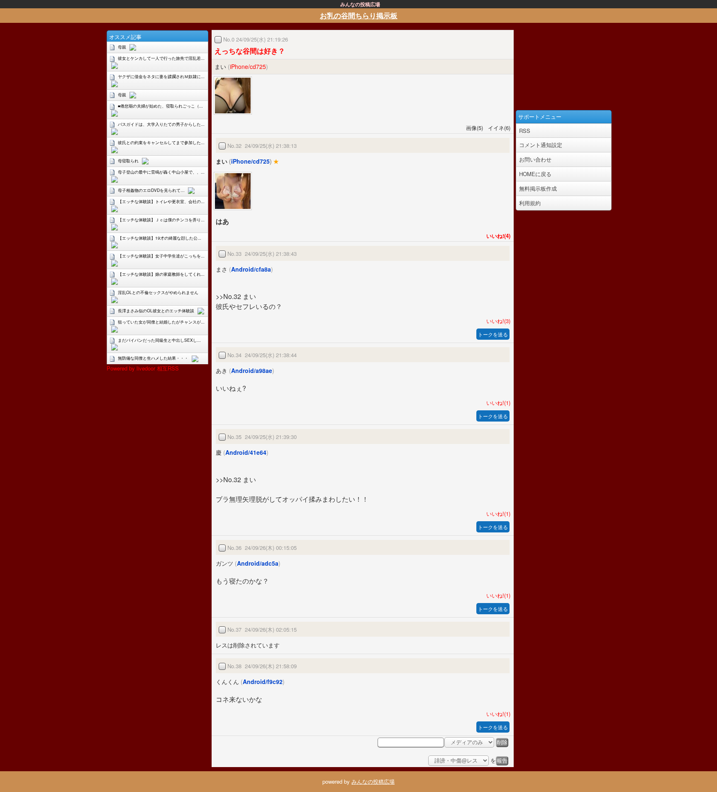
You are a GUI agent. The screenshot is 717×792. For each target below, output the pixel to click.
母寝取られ (128, 161)
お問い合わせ (535, 159)
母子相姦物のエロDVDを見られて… (151, 190)
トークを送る (493, 334)
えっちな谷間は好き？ (250, 51)
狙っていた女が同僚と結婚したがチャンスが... (161, 322)
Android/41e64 (245, 452)
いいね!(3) (496, 321)
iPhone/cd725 (248, 66)
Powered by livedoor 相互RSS (143, 368)
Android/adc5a (257, 563)
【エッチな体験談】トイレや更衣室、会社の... (161, 201)
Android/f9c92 (263, 681)
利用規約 (530, 203)
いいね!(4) (496, 236)
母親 (122, 47)
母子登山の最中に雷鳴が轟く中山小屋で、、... (161, 172)
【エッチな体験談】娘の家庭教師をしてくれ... (161, 274)
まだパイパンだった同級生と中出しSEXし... (159, 340)
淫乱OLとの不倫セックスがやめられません (158, 292)
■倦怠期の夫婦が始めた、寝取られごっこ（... (160, 106)
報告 (502, 761)
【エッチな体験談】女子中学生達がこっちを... (161, 256)
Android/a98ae (251, 370)
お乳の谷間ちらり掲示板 (359, 15)
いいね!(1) (496, 403)
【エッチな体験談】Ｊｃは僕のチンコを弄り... (161, 220)
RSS (524, 131)
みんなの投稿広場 (373, 781)
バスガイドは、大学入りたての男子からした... (161, 124)
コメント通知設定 (540, 145)
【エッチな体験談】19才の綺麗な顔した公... (159, 238)
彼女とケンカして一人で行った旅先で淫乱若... (161, 58)
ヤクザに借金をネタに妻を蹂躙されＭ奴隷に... (161, 76)
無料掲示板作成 (538, 188)
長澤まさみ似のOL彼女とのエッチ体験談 (156, 311)
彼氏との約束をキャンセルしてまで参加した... (161, 142)
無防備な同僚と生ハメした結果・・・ (153, 358)
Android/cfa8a (251, 269)
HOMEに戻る (535, 174)
